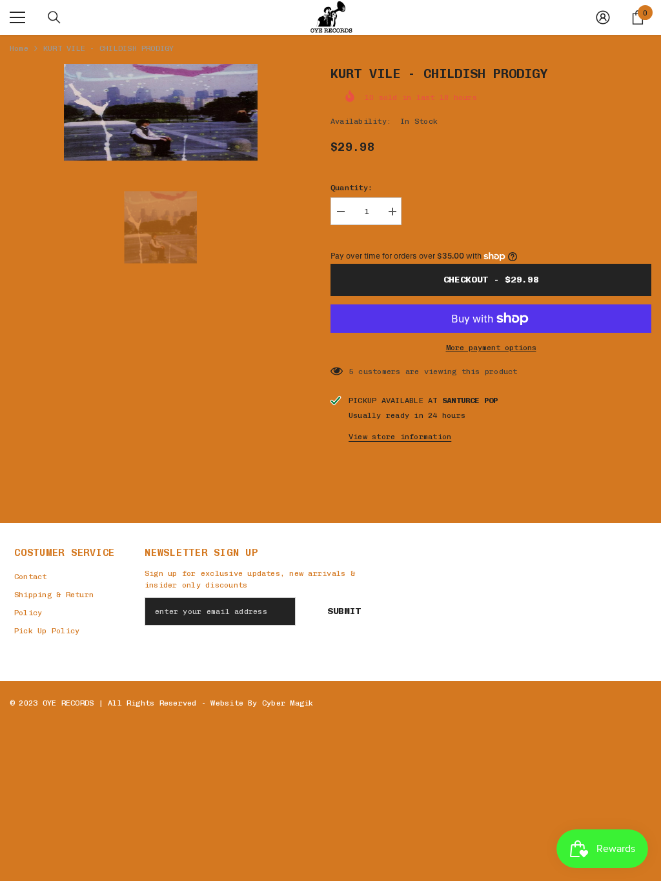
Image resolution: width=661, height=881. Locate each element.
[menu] (17, 17)
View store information (400, 436)
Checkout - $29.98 (491, 279)
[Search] (54, 17)
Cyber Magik (288, 703)
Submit (344, 611)
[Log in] (603, 17)
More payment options (491, 347)
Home (19, 48)
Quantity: (351, 187)
